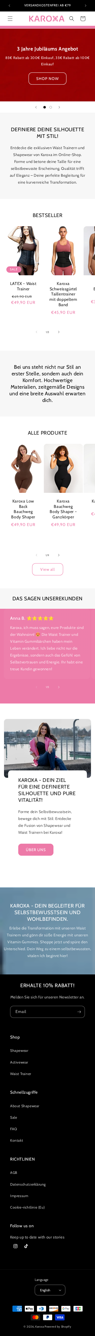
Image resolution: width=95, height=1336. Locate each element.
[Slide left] (36, 332)
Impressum (19, 1196)
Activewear (19, 1062)
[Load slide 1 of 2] (45, 107)
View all (47, 569)
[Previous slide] (36, 107)
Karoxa (39, 1326)
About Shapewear (24, 1106)
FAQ (13, 1129)
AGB (13, 1172)
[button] (10, 18)
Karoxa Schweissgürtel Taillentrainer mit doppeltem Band (63, 294)
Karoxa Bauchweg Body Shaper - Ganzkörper (63, 509)
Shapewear (19, 1050)
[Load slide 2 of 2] (51, 107)
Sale (13, 1117)
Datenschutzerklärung (28, 1184)
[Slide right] (58, 332)
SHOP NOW (47, 78)
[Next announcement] (85, 5)
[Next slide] (59, 107)
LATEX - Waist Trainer (23, 286)
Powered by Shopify (58, 1326)
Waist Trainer (20, 1073)
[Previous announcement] (9, 5)
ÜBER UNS (36, 849)
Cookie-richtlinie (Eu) (27, 1207)
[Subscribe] (79, 1012)
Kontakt (16, 1140)
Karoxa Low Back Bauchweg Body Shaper (23, 509)
